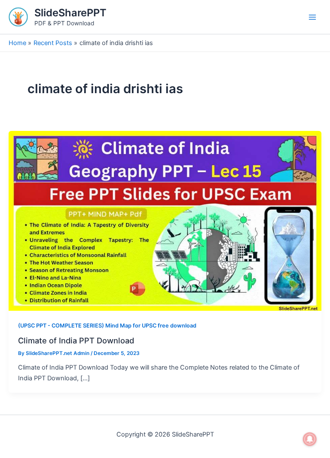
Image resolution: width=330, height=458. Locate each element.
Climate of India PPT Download (76, 340)
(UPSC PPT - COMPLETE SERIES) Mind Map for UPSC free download (107, 325)
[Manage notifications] (310, 439)
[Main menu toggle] (312, 17)
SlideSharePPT (70, 12)
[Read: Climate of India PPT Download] (165, 220)
